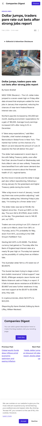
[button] (3, 3)
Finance (36, 3)
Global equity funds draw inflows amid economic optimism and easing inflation (10, 355)
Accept (23, 421)
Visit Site (21, 337)
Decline (34, 421)
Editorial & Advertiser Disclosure (19, 41)
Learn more (7, 416)
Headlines (7, 11)
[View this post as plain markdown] (35, 30)
